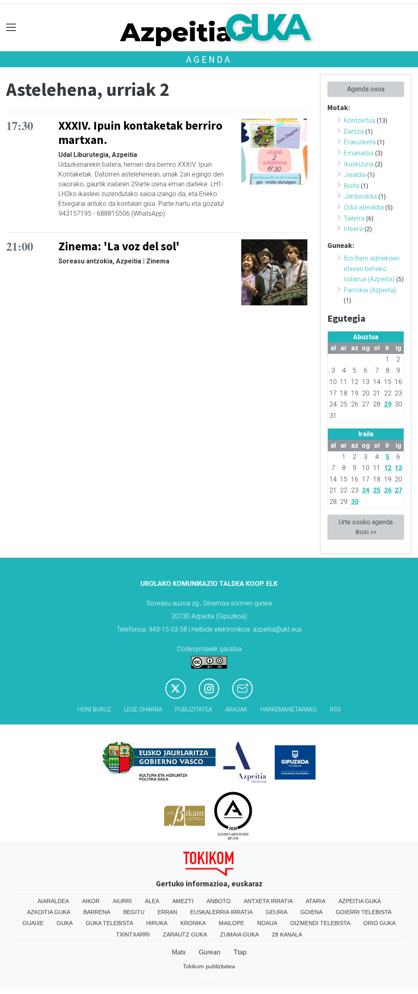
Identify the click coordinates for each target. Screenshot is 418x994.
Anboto (219, 901)
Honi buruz (94, 709)
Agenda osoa (366, 89)
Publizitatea (193, 709)
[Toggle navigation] (11, 27)
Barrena (96, 912)
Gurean (209, 952)
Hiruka (156, 923)
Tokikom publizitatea (209, 966)
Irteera (353, 229)
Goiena (311, 912)
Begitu (134, 912)
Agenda (209, 59)
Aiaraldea (53, 901)
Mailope (231, 923)
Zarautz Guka (185, 934)
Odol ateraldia (364, 207)
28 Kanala (287, 934)
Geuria (276, 912)
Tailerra (354, 218)
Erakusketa (360, 142)
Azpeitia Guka (359, 901)
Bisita (351, 186)
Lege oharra (143, 709)
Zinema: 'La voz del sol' (119, 246)
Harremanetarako (288, 709)
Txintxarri (133, 934)
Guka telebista (109, 923)
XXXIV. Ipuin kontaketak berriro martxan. (140, 132)
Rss (335, 709)
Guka (65, 923)
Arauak (236, 709)
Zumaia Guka (239, 934)
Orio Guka (379, 923)
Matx (179, 952)
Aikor (91, 901)
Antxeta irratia (268, 901)
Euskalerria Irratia (221, 912)
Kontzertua (359, 120)
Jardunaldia (360, 196)
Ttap (240, 952)
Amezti (182, 901)
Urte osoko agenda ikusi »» (366, 527)
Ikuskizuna (359, 164)
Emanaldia (359, 153)
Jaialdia (355, 175)
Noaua (267, 923)
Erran (167, 912)
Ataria (315, 901)
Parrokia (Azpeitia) (370, 290)
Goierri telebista (363, 912)
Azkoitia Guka (48, 912)
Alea (152, 901)
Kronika (193, 923)
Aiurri (122, 901)
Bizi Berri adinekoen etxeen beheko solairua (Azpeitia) (372, 268)
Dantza (354, 131)
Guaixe (33, 923)
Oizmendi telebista (320, 923)
